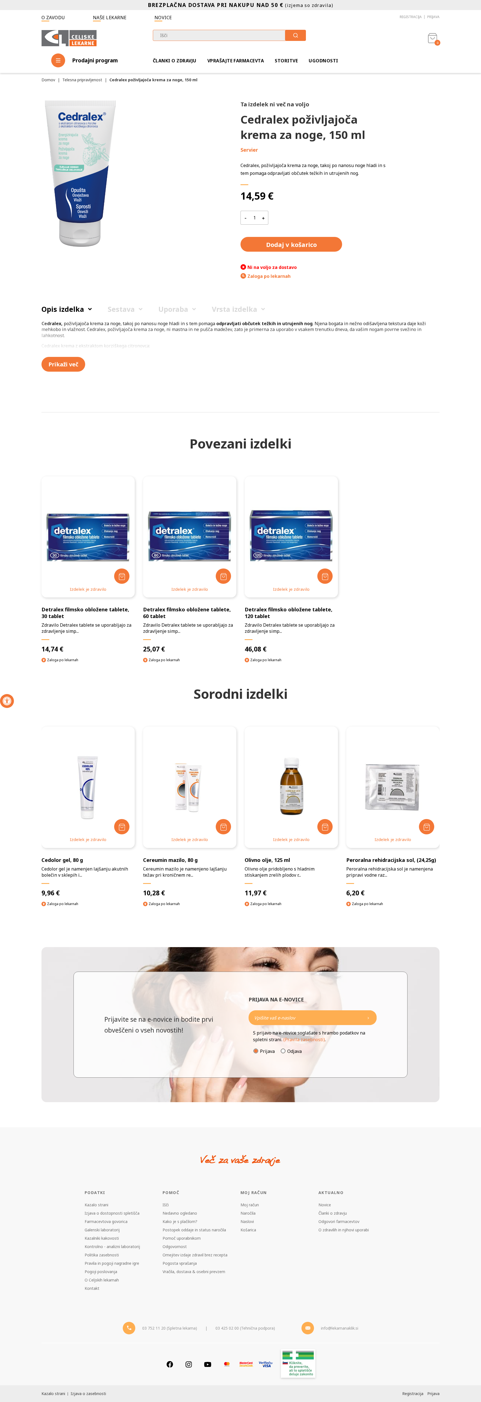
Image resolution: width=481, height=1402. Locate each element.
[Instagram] (188, 1364)
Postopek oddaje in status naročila (194, 1229)
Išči (166, 1204)
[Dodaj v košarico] (121, 576)
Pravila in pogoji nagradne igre (112, 1263)
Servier (249, 149)
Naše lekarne (110, 17)
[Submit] (295, 35)
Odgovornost (175, 1246)
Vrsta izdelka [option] (234, 309)
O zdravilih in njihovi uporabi (343, 1229)
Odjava (294, 1051)
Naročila (248, 1213)
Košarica (248, 1229)
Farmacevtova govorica (106, 1221)
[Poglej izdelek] (88, 537)
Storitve (286, 61)
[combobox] (229, 35)
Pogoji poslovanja (101, 1271)
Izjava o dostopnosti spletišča (112, 1213)
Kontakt (92, 1288)
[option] (88, 821)
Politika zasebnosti (102, 1255)
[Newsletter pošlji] (368, 1017)
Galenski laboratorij (102, 1229)
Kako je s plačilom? (180, 1221)
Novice (163, 17)
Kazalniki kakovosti (102, 1238)
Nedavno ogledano (180, 1213)
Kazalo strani (96, 1204)
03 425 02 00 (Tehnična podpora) (245, 1328)
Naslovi (247, 1221)
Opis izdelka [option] (62, 309)
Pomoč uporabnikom (182, 1238)
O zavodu (53, 17)
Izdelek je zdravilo (88, 589)
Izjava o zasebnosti (88, 1393)
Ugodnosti (323, 61)
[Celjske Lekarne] (69, 37)
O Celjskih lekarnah (102, 1280)
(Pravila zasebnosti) (304, 1039)
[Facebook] (169, 1364)
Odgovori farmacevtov (338, 1221)
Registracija (411, 16)
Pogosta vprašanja (180, 1263)
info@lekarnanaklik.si (339, 1328)
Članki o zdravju (175, 61)
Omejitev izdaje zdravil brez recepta (195, 1255)
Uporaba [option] (173, 309)
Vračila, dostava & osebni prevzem (194, 1271)
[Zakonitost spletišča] (298, 1364)
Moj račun (249, 1204)
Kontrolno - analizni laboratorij (112, 1246)
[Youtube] (207, 1364)
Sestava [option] (121, 309)
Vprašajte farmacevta (235, 61)
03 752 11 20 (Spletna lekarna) (169, 1328)
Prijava (433, 16)
